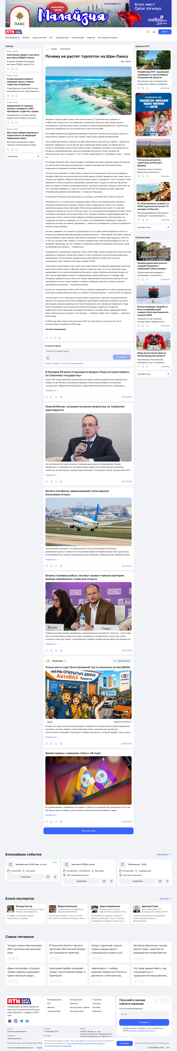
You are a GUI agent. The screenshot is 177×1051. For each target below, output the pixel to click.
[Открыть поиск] (148, 31)
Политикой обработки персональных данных (85, 1043)
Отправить (144, 1022)
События (91, 37)
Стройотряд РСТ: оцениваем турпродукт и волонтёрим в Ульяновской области (153, 75)
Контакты (96, 1003)
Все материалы (12, 37)
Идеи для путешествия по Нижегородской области (151, 354)
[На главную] (13, 32)
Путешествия (78, 37)
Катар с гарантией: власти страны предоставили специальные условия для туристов (106, 951)
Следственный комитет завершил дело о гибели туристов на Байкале (20, 82)
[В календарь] (48, 877)
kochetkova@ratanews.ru (17, 1031)
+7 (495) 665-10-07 (51, 1031)
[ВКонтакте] (27, 1021)
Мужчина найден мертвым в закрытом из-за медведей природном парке (22, 135)
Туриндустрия (62, 37)
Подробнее (25, 877)
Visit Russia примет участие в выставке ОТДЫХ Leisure (23, 56)
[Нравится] (8, 69)
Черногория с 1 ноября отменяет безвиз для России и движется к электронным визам (109, 974)
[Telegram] (21, 1021)
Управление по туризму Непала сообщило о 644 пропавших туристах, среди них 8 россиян (22, 110)
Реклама (96, 1007)
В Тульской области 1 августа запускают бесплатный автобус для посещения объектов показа (67, 951)
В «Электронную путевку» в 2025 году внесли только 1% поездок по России (153, 206)
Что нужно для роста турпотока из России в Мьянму (149, 163)
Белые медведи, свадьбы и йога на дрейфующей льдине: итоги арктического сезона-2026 (152, 310)
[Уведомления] (154, 31)
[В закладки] (12, 69)
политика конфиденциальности (20, 1048)
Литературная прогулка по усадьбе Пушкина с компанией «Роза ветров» (152, 266)
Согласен (124, 1043)
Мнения (26, 37)
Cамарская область (122, 721)
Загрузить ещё (88, 831)
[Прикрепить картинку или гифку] (47, 358)
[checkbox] (120, 1028)
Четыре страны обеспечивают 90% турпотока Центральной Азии (24, 949)
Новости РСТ (142, 46)
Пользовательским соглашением (57, 1046)
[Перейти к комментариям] (17, 69)
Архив (54, 49)
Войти (165, 31)
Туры (49, 722)
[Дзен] (9, 1021)
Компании (96, 1011)
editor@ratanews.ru (14, 1038)
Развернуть (50, 390)
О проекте (97, 999)
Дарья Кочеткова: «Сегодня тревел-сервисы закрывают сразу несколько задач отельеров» (23, 974)
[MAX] (15, 1021)
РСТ (51, 37)
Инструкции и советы (108, 37)
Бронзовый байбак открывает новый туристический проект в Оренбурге (67, 972)
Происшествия (39, 37)
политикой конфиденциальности (141, 1030)
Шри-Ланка (126, 61)
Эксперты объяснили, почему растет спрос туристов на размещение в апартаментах (150, 949)
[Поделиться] (59, 338)
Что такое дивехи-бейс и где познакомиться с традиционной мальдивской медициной (149, 974)
